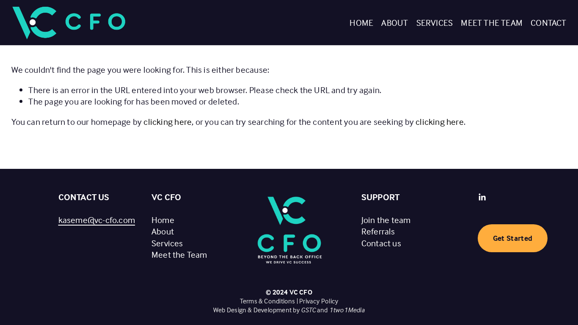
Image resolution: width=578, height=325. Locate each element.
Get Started (513, 238)
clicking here (167, 121)
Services (434, 22)
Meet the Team (492, 22)
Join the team (386, 219)
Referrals (378, 231)
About (394, 22)
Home (361, 22)
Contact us (381, 242)
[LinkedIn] (482, 197)
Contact (548, 22)
